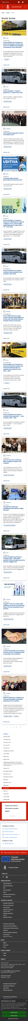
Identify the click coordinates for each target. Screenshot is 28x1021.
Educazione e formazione (9, 923)
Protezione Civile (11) (8, 777)
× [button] (26, 1000)
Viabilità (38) (6, 799)
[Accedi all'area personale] (22, 2)
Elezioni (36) (6, 759)
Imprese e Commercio (8, 909)
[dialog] (14, 1010)
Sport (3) (5, 791)
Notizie (4, 943)
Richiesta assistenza (8, 990)
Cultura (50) (6, 753)
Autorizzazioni (6, 934)
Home (3, 12)
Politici (4, 892)
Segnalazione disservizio (8, 986)
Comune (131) (6, 745)
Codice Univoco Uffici (6, 976)
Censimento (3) (6, 739)
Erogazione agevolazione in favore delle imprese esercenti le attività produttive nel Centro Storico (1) (13, 763)
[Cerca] (25, 7)
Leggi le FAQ (6, 988)
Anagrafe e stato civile (8, 903)
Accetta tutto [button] (14, 1012)
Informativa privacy (7, 999)
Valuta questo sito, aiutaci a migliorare (15, 852)
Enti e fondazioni (7, 890)
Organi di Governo (7, 883)
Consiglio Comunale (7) (8, 751)
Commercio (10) (7, 742)
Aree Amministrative (8, 885)
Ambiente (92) (6, 736)
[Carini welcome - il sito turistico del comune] (19, 2)
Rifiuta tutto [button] (14, 1015)
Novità (7, 12)
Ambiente (5, 930)
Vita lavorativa (6, 907)
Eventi (4, 955)
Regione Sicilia (5, 2)
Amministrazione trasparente (10, 996)
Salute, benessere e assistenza (10, 932)
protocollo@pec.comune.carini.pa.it (11, 971)
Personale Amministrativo (9, 894)
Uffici (4, 888)
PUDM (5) (5, 779)
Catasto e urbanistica (8, 913)
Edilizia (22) (6, 756)
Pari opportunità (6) (7, 771)
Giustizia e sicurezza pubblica (10, 926)
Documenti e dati (7, 896)
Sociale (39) (6, 788)
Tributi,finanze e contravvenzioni (10, 928)
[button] (14, 1018)
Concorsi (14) (6, 748)
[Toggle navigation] (3, 7)
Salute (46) (5, 785)
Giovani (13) (6, 768)
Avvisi (7, 38)
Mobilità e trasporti (7, 917)
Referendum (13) (7, 782)
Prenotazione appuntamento (9, 983)
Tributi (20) (5, 794)
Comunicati (8, 128)
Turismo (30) (6, 796)
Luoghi (4, 953)
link (1, 1009)
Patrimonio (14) (6, 774)
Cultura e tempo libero (8, 905)
